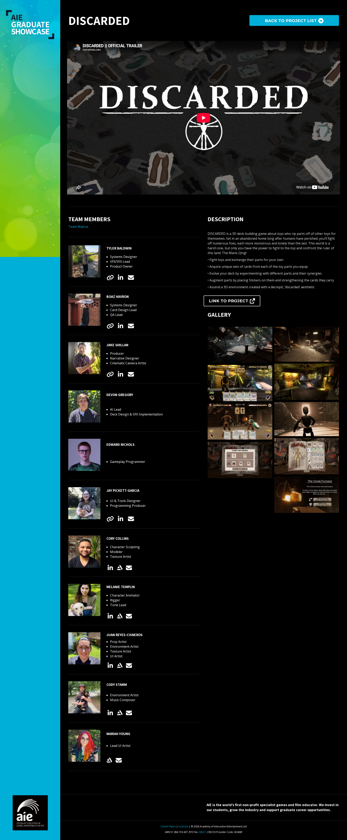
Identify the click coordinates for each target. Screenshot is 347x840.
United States (168, 826)
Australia (183, 826)
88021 (202, 832)
